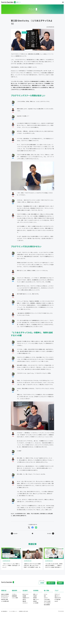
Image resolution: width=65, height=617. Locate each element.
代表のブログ (57, 597)
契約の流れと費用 (4, 599)
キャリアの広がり (47, 603)
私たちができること (5, 596)
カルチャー (46, 597)
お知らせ (24, 599)
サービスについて (4, 597)
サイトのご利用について (13, 611)
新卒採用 (35, 597)
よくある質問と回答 (5, 601)
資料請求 (42, 583)
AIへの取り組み (57, 599)
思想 (45, 596)
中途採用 (35, 596)
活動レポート (57, 596)
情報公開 (24, 601)
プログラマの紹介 (47, 601)
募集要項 (60, 583)
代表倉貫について (26, 597)
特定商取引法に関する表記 (23, 611)
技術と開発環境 (47, 604)
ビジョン (45, 594)
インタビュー (14, 594)
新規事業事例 (14, 596)
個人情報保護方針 (4, 611)
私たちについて (25, 594)
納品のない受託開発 (5, 594)
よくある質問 (35, 603)
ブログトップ (57, 594)
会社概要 (24, 596)
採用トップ (35, 594)
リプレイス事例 (15, 597)
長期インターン (36, 599)
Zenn (56, 601)
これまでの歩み (47, 599)
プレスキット (25, 603)
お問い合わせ (51, 583)
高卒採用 (35, 601)
